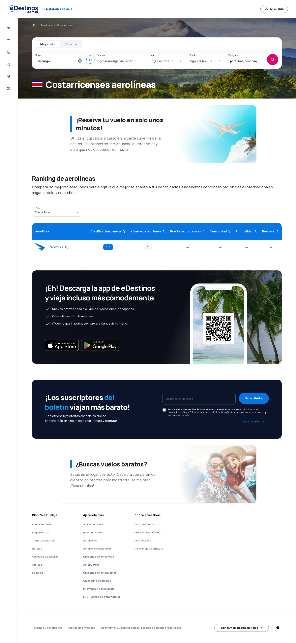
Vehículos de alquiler (45, 556)
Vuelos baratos (42, 524)
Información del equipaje (98, 589)
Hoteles (37, 548)
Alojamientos (40, 532)
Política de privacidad (81, 628)
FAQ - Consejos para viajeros (102, 597)
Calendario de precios (97, 580)
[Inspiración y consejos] (8, 76)
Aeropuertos (91, 564)
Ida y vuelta (47, 44)
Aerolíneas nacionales (97, 548)
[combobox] (55, 60)
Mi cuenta (277, 9)
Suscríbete (253, 398)
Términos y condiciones (47, 628)
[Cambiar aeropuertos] (90, 59)
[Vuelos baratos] (8, 28)
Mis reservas (143, 540)
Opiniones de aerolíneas (98, 556)
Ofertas (37, 564)
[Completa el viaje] (8, 64)
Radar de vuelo (92, 532)
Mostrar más (251, 421)
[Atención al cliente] (8, 88)
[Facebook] (278, 628)
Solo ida (71, 44)
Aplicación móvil (93, 524)
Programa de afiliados (148, 532)
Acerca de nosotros (147, 524)
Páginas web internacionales (238, 628)
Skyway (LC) (59, 247)
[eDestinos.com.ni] (33, 25)
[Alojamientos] (8, 40)
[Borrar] (80, 61)
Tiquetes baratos (43, 540)
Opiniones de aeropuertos (100, 572)
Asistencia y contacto (149, 548)
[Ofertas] (8, 52)
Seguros (37, 572)
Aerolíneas (46, 25)
